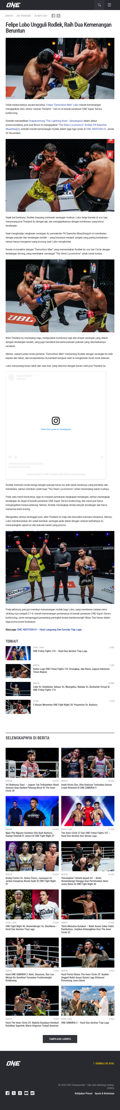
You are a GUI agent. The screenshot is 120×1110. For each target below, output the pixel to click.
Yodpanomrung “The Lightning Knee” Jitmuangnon (56, 120)
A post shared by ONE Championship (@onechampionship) (56, 474)
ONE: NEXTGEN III (96, 129)
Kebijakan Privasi (83, 1093)
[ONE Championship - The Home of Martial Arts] (13, 5)
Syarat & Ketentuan (104, 1093)
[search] (99, 5)
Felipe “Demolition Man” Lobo (62, 104)
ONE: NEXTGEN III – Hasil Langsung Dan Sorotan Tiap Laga (49, 629)
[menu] (109, 5)
